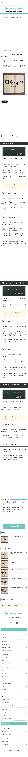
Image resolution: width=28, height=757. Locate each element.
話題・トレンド (5, 686)
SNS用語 (4, 715)
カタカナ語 (4, 644)
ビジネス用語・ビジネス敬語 (8, 667)
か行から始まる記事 (14, 526)
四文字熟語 (4, 657)
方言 (3, 670)
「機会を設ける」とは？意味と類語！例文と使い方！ (18, 570)
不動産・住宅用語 (6, 699)
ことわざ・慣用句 (6, 654)
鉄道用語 (4, 693)
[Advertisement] (14, 34)
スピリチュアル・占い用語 (8, 705)
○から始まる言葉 (6, 728)
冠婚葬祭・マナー (6, 647)
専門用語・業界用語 (6, 650)
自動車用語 (4, 709)
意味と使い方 (5, 641)
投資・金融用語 (5, 702)
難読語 (3, 660)
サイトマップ (5, 738)
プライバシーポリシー (7, 734)
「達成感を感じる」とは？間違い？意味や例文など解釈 (18, 553)
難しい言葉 (4, 673)
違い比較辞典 (5, 744)
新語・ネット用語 (6, 663)
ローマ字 (4, 689)
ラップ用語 (4, 712)
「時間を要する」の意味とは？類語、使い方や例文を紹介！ (18, 562)
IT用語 (3, 634)
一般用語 (4, 637)
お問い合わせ (5, 741)
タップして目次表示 (14, 136)
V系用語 (4, 696)
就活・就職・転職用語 (7, 718)
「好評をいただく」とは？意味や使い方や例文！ (18, 588)
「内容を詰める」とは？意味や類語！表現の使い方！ (18, 579)
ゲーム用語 (4, 676)
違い (3, 680)
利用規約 (4, 731)
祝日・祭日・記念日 (6, 683)
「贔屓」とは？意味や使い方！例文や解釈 (17, 536)
